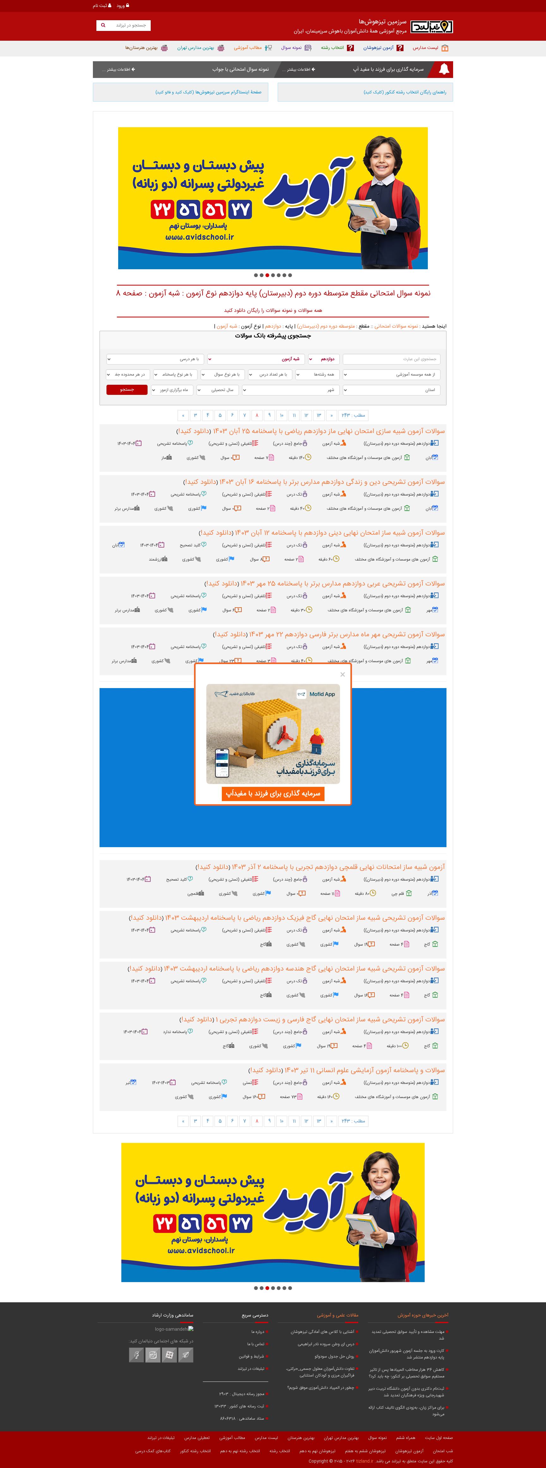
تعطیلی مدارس (197, 1438)
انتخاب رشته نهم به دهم (240, 1451)
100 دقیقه (394, 1046)
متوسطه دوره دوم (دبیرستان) (326, 326)
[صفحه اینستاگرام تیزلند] (153, 1361)
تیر (128, 1082)
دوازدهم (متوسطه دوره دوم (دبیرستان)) (397, 443)
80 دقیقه (362, 893)
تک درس (294, 494)
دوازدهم (273, 326)
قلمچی (192, 893)
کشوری (193, 458)
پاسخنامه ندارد (175, 1032)
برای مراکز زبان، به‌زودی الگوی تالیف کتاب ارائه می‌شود (406, 1411)
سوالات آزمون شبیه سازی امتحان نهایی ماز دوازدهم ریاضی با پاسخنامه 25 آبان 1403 (328, 431)
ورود (121, 6)
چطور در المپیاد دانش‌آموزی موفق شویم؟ (320, 1388)
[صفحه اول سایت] (431, 28)
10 (281, 415)
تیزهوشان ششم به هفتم (365, 1451)
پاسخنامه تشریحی (172, 443)
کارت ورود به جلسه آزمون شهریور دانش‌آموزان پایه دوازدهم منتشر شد (406, 1354)
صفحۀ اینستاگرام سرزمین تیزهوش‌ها (208, 92)
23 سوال (226, 661)
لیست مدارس (266, 1438)
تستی (247, 1082)
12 (306, 415)
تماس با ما (255, 1344)
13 (319, 415)
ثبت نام (100, 6)
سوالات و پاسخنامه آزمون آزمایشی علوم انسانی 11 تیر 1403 (364, 1070)
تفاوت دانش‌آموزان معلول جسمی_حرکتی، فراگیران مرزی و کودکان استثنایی (320, 1372)
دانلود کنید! (193, 431)
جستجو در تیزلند (130, 25)
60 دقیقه (325, 559)
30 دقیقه (298, 610)
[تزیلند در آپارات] (169, 1361)
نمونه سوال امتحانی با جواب (240, 69)
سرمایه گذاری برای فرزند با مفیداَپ (273, 793)
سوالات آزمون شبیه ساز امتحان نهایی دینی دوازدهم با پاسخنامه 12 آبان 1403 (340, 533)
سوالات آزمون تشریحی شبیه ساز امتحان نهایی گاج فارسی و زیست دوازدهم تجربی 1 (330, 1019)
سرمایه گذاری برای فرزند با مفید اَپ (388, 69)
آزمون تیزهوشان (409, 1451)
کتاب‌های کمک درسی (153, 1451)
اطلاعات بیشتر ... (297, 69)
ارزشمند (155, 559)
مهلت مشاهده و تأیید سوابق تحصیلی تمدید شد (408, 1335)
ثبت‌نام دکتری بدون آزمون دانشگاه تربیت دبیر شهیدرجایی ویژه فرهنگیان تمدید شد (406, 1392)
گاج (427, 944)
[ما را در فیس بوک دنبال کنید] (136, 1361)
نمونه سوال (377, 1438)
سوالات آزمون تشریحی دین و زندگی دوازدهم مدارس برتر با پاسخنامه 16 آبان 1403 (332, 482)
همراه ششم (406, 1438)
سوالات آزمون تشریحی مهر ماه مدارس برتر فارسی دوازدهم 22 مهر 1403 (347, 634)
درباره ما (258, 1332)
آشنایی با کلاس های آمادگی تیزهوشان (322, 1332)
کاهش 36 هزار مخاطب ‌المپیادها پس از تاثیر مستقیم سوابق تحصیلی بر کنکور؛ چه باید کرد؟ (406, 1373)
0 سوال (227, 458)
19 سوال (361, 944)
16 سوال (361, 995)
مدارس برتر (124, 508)
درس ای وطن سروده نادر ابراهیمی (326, 1344)
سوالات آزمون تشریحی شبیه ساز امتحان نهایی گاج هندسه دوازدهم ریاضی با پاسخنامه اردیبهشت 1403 (304, 969)
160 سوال (250, 1097)
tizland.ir (364, 1461)
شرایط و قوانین (251, 1356)
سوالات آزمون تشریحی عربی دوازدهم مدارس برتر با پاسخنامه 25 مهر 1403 (342, 584)
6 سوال (228, 610)
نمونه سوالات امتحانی (396, 326)
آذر (430, 893)
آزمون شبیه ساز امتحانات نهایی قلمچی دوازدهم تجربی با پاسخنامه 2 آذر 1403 (338, 867)
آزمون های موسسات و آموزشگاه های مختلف (364, 458)
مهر (429, 610)
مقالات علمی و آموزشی (337, 1315)
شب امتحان (443, 1451)
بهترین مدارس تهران (341, 1438)
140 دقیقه (297, 458)
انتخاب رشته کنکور (195, 1451)
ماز (163, 458)
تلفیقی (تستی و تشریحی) (230, 443)
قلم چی (397, 893)
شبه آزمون (227, 326)
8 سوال (256, 559)
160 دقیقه (325, 1097)
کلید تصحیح (190, 545)
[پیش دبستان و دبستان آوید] (180, 198)
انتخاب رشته (280, 1451)
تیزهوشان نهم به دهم (318, 1451)
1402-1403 (161, 1082)
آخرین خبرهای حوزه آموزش (423, 1315)
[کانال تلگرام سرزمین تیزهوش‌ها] (185, 1361)
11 (294, 415)
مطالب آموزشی (232, 1438)
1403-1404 (127, 443)
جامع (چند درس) (287, 443)
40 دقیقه (297, 508)
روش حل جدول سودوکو (334, 1356)
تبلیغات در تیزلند (251, 1369)
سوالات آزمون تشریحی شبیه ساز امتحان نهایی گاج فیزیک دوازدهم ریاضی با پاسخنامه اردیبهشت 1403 (305, 918)
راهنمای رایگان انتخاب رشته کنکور (405, 92)
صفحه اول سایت (439, 1438)
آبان (429, 458)
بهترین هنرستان (301, 1438)
